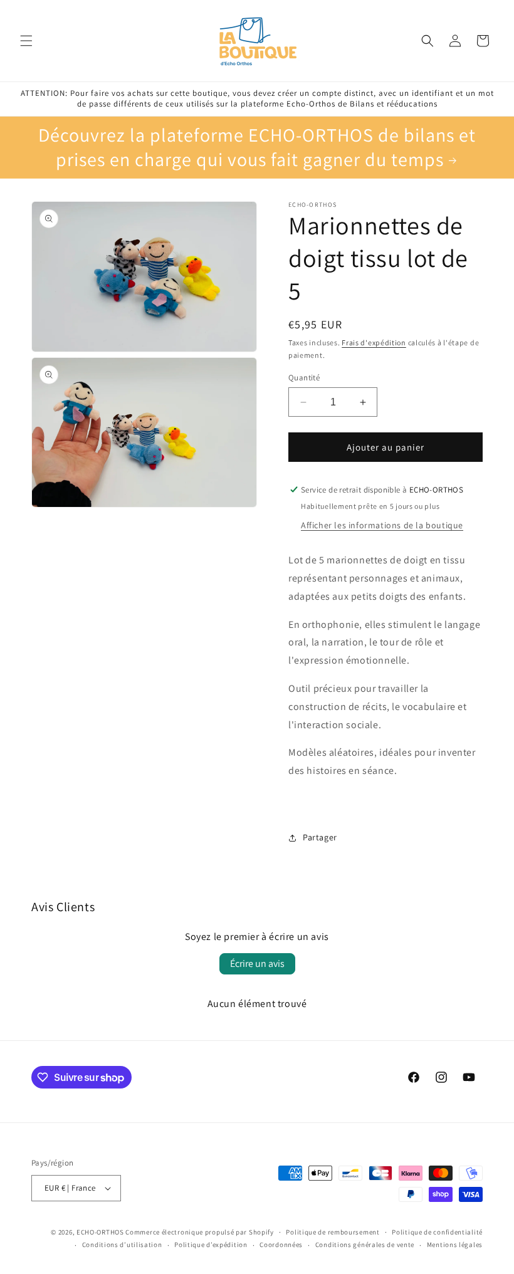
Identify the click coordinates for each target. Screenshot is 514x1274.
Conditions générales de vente (364, 1244)
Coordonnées (281, 1244)
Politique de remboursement (332, 1232)
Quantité (304, 377)
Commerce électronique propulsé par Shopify (199, 1232)
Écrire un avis (257, 963)
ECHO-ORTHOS (100, 1232)
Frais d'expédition (374, 342)
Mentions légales (455, 1244)
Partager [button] (320, 837)
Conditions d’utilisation (122, 1244)
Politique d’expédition (210, 1244)
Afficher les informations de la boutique (382, 525)
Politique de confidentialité (437, 1232)
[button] (26, 41)
